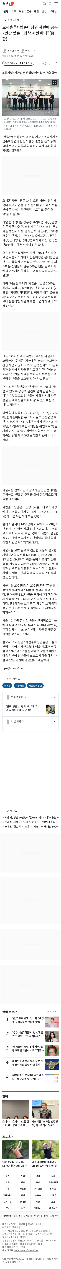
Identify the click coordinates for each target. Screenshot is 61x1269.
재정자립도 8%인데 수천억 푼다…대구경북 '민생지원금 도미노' (28, 1079)
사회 (23, 1176)
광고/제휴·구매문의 (22, 1215)
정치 (8, 1176)
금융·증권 (53, 1182)
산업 (8, 1189)
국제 (53, 1176)
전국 (4, 20)
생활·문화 (7, 1195)
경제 (38, 1176)
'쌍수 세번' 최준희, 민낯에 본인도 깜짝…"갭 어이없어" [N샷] (27, 1036)
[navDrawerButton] (56, 3)
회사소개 (7, 1215)
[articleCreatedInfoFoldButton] (34, 56)
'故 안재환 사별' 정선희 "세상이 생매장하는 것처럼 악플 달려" (28, 1022)
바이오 (53, 1189)
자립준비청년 (35, 685)
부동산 (23, 1189)
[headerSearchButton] (44, 3)
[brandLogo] (8, 3)
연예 (5, 1096)
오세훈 (7, 685)
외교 (23, 1182)
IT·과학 (38, 1189)
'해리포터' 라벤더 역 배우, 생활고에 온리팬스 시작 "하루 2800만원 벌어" (27, 1050)
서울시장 (19, 685)
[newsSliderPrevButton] (48, 1012)
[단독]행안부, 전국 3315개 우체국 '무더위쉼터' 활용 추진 (23, 708)
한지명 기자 (13, 50)
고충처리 (54, 1215)
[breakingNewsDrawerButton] (50, 3)
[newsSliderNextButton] (55, 1012)
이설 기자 (30, 50)
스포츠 (6, 1136)
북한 (38, 1182)
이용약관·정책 (41, 1215)
